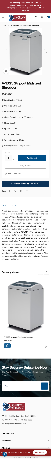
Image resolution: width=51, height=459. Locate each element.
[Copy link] (33, 191)
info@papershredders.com (15, 424)
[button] (3, 17)
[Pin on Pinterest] (21, 191)
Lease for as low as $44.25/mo (25, 183)
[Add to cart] (7, 345)
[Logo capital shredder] (14, 410)
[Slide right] (46, 51)
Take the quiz (40, 452)
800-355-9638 (25, 420)
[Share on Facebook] (10, 191)
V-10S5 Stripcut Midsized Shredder (18, 337)
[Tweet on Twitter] (15, 191)
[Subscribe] (44, 386)
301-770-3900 (11, 420)
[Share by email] (27, 191)
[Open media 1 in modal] (25, 51)
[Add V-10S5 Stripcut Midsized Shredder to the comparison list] (46, 346)
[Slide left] (4, 51)
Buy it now (25, 165)
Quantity (8, 153)
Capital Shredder (22, 457)
